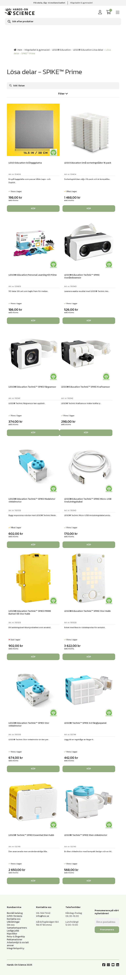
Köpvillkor (12, 933)
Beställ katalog (15, 913)
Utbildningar (13, 922)
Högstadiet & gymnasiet (81, 2)
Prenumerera (107, 929)
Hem (20, 50)
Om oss (11, 925)
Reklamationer (14, 939)
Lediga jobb (13, 930)
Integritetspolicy (15, 948)
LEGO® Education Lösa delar (88, 50)
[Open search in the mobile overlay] (63, 21)
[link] (109, 12)
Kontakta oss (14, 919)
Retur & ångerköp (16, 936)
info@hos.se (42, 916)
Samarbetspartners (17, 927)
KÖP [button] (33, 208)
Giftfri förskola (14, 916)
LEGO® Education (61, 50)
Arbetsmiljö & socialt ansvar (18, 944)
